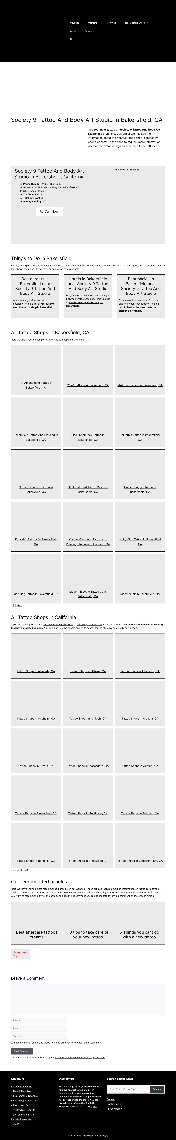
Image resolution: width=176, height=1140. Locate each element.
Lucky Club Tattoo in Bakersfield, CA (140, 542)
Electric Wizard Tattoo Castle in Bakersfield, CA (88, 489)
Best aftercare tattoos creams (36, 934)
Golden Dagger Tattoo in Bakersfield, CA (140, 489)
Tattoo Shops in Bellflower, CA (88, 813)
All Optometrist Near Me (24, 1096)
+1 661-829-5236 (51, 184)
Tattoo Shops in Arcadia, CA (140, 718)
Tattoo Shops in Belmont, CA (140, 813)
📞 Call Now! (49, 211)
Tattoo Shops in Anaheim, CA (36, 718)
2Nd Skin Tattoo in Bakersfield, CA (140, 385)
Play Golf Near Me (21, 1119)
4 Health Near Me (21, 1091)
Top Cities (111, 22)
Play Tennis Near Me (22, 1114)
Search (157, 1089)
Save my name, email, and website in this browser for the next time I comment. (58, 1042)
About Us (74, 31)
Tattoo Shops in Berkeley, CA (36, 860)
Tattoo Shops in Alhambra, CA (140, 671)
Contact (88, 31)
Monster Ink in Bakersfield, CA (140, 594)
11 (21, 869)
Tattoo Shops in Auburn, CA (140, 766)
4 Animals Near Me (21, 1086)
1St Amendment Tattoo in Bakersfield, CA (35, 385)
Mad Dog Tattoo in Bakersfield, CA (35, 594)
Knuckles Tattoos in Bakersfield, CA (36, 542)
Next (19, 605)
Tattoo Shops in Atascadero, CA (88, 766)
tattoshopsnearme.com (89, 624)
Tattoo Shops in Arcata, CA (36, 766)
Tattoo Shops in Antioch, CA (87, 718)
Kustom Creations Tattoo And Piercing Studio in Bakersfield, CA (88, 542)
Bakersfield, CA (80, 339)
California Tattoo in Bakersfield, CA (140, 437)
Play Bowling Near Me (23, 1110)
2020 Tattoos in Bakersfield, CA (88, 385)
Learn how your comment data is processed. (80, 1057)
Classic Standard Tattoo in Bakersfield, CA (36, 489)
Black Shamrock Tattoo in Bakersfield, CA (88, 437)
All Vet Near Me (19, 1105)
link (95, 1106)
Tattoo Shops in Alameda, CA (36, 671)
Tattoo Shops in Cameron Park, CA (140, 860)
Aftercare (92, 22)
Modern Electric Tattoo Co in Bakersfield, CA (88, 594)
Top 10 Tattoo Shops (135, 22)
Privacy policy (114, 1108)
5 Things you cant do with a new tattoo (139, 934)
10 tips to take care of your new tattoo (88, 934)
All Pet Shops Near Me (23, 1100)
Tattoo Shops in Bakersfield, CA (36, 813)
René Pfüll (16, 1124)
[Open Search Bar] (71, 39)
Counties (74, 22)
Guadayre (17, 1078)
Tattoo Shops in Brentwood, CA (87, 860)
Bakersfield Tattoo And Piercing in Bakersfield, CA (36, 437)
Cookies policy (115, 1104)
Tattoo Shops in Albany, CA (88, 671)
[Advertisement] (88, 82)
